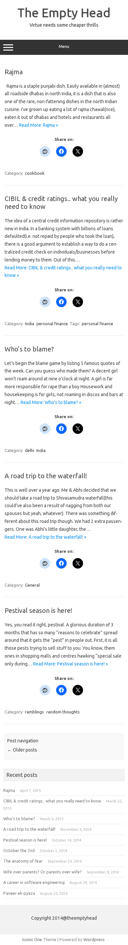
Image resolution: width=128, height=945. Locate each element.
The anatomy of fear (23, 861)
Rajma (14, 72)
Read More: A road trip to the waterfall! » (45, 537)
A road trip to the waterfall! (46, 476)
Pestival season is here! (38, 610)
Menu (64, 46)
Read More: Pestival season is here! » (70, 663)
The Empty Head (64, 12)
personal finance (52, 323)
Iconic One (32, 939)
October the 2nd (19, 850)
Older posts (22, 750)
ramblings (34, 711)
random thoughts (63, 711)
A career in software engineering (34, 882)
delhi (29, 450)
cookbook (35, 173)
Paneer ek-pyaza (19, 893)
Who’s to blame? (29, 349)
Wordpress (94, 939)
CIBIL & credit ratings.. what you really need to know (52, 801)
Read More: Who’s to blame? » (51, 402)
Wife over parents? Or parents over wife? (42, 871)
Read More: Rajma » (38, 125)
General (32, 585)
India (29, 323)
